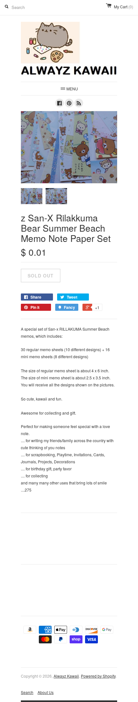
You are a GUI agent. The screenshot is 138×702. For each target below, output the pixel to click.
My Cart (123, 6)
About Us (46, 692)
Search (27, 692)
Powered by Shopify (98, 676)
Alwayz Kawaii (66, 676)
